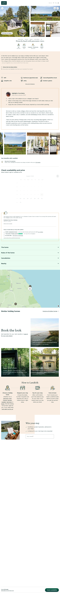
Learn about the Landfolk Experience (12, 237)
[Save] (57, 8)
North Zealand (36, 39)
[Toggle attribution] (58, 306)
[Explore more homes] (2, 8)
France (5, 400)
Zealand (31, 39)
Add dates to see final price (7, 590)
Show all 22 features (30, 84)
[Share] (55, 8)
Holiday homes (20, 39)
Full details (37, 162)
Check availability (52, 590)
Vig (41, 39)
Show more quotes (8, 223)
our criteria (40, 231)
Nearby (3, 263)
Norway (10, 400)
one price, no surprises (18, 235)
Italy (10, 398)
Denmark (26, 39)
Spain (2, 404)
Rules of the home (7, 253)
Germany (9, 402)
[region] (30, 289)
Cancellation (5, 258)
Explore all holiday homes (50, 311)
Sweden (4, 402)
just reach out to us (7, 409)
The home (4, 247)
